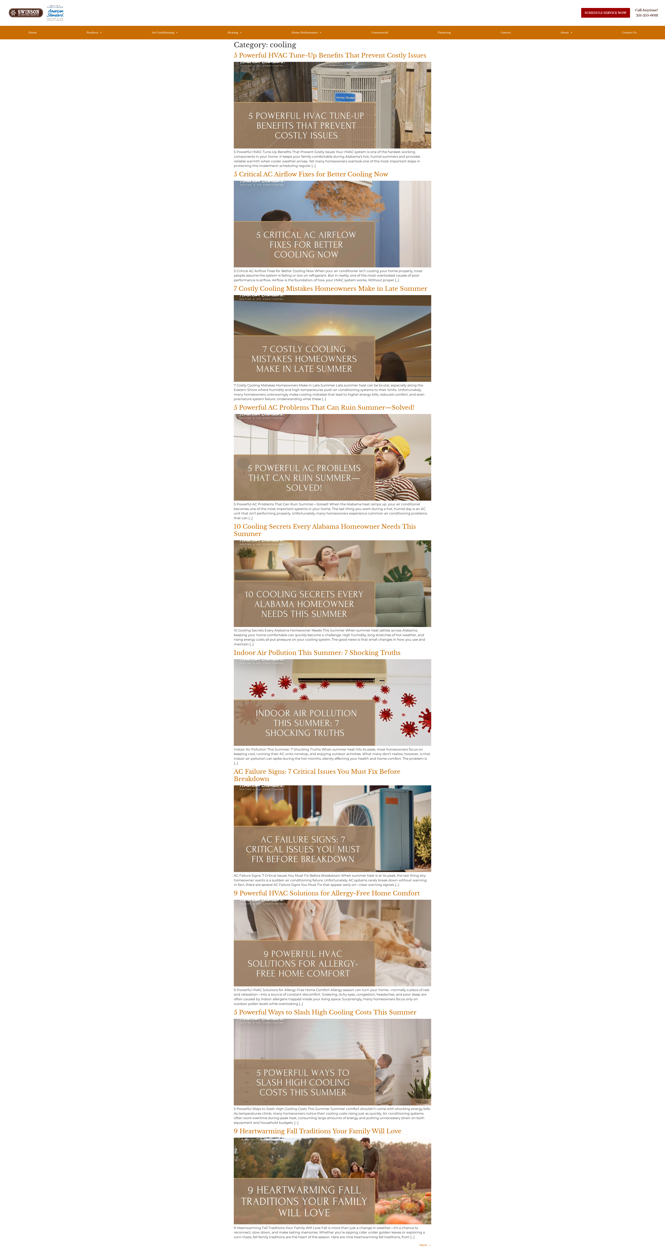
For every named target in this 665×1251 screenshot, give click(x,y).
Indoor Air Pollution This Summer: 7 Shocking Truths (317, 652)
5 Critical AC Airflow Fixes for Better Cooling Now (311, 174)
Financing (444, 32)
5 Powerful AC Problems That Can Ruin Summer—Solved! (324, 407)
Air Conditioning (163, 32)
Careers (506, 32)
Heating (233, 32)
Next (425, 1245)
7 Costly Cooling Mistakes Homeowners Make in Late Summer (330, 288)
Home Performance (304, 32)
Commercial (379, 32)
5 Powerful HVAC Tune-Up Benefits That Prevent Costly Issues (330, 55)
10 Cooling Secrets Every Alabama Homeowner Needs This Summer (325, 530)
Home (32, 32)
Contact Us (629, 32)
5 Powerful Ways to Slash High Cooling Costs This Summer (325, 1012)
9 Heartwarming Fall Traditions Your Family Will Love (317, 1131)
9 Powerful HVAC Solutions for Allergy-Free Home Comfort (327, 893)
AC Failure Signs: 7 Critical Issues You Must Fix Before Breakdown (317, 775)
